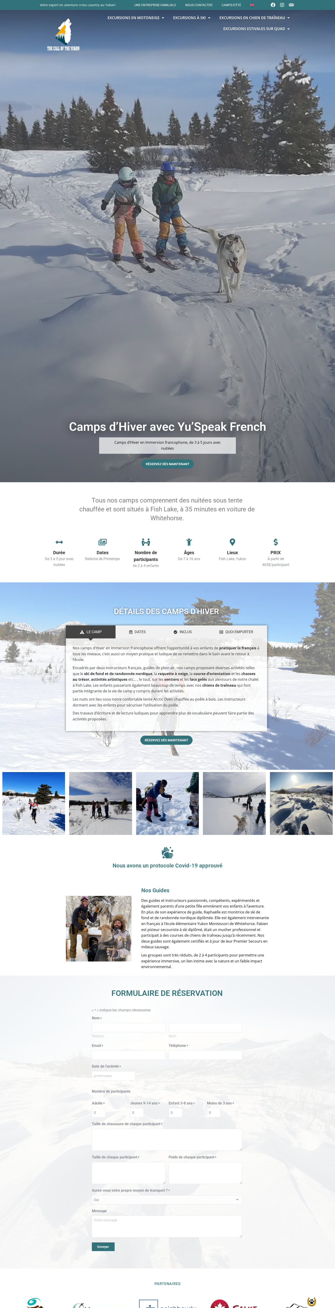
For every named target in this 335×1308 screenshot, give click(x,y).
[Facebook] (273, 5)
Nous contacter (198, 5)
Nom (172, 1036)
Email (97, 1045)
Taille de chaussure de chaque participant (127, 1124)
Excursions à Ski (189, 17)
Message (99, 1211)
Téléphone (178, 1045)
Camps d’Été (231, 5)
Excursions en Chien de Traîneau (252, 17)
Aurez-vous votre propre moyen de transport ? (131, 1190)
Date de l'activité (106, 1066)
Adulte (98, 1103)
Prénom (98, 1036)
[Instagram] (282, 5)
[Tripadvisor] (291, 5)
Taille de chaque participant (115, 1157)
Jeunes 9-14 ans (145, 1103)
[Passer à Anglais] (252, 5)
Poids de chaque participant (192, 1157)
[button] (7, 804)
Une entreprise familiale (155, 5)
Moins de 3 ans (220, 1103)
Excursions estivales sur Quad (254, 28)
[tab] (91, 632)
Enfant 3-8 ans (182, 1103)
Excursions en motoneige (134, 17)
